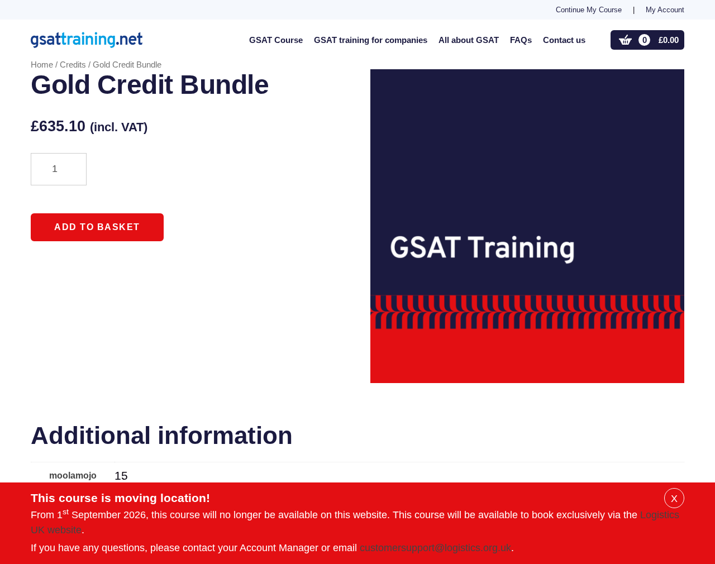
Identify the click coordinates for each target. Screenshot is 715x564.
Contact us (564, 40)
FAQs (521, 40)
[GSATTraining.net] (100, 40)
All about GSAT (468, 40)
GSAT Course (276, 40)
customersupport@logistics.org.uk (435, 547)
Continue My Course (589, 10)
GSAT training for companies (370, 40)
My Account (665, 10)
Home (42, 64)
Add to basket (97, 227)
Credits (73, 64)
